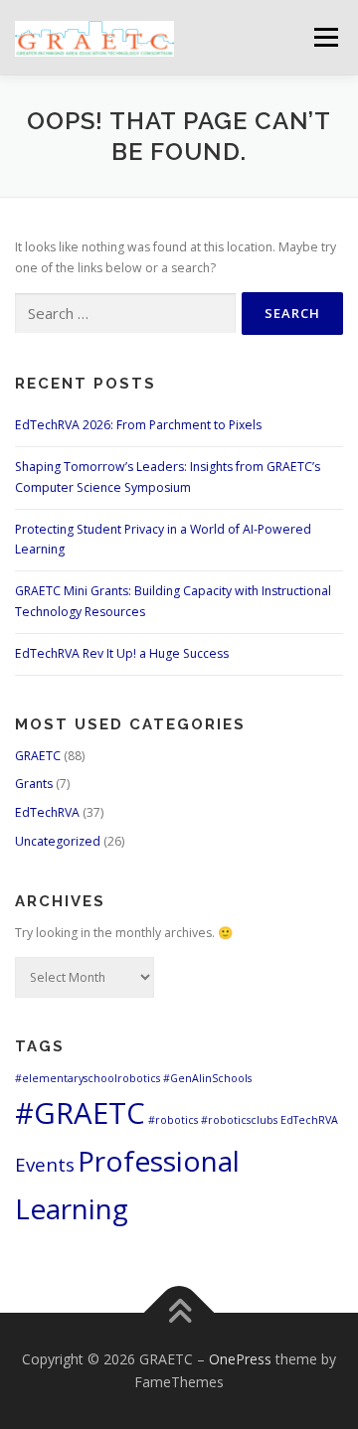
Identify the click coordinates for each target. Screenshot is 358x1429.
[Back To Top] (179, 1312)
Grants (34, 783)
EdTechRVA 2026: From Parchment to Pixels (138, 424)
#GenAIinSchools (207, 1078)
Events (45, 1164)
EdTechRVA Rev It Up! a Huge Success (122, 653)
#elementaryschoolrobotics (87, 1078)
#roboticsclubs (239, 1120)
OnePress (240, 1359)
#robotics (173, 1120)
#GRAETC (80, 1113)
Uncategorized (57, 841)
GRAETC (38, 755)
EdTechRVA (47, 812)
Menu (324, 37)
